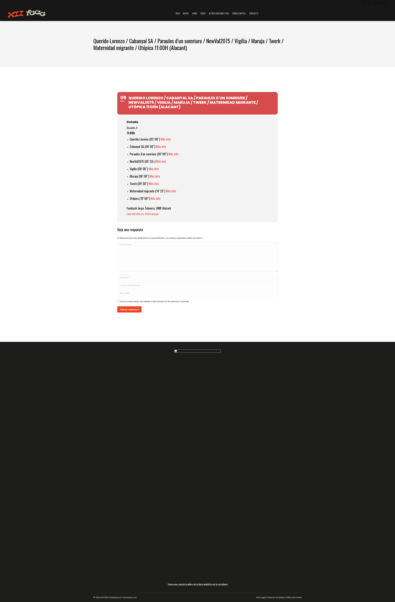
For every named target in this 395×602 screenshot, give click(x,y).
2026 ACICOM (102, 597)
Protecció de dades (275, 597)
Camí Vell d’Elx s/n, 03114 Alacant (143, 214)
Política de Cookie (294, 597)
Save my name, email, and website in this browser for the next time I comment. (154, 301)
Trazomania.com (129, 597)
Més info (166, 139)
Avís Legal (261, 597)
